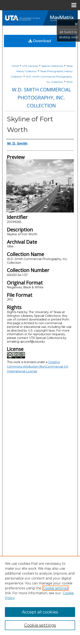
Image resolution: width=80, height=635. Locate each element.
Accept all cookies (40, 612)
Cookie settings (55, 588)
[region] (40, 595)
